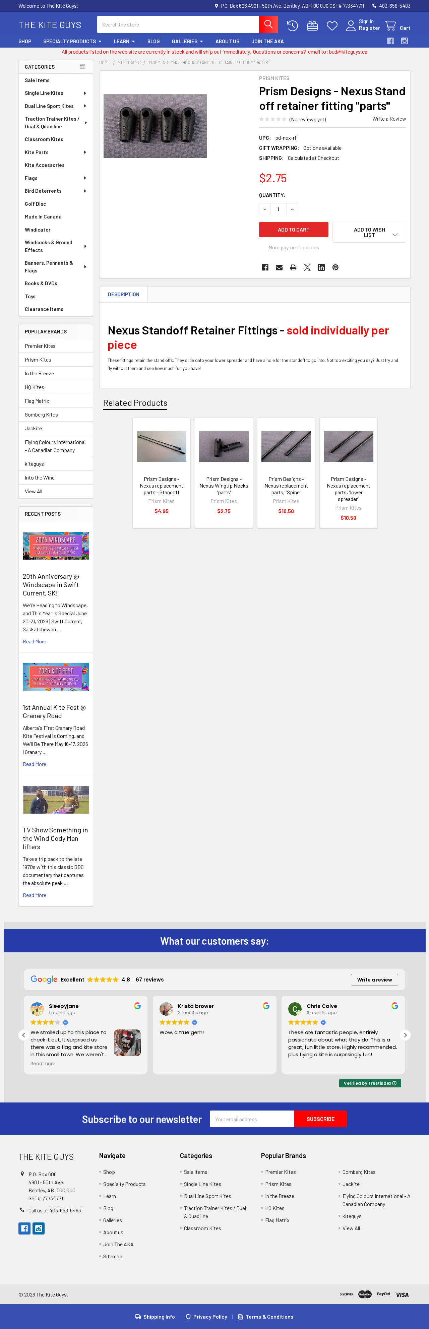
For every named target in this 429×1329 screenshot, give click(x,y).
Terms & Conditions (270, 1316)
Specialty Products (69, 41)
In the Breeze (39, 373)
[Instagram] (405, 41)
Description (123, 294)
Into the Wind (40, 477)
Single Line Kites (44, 93)
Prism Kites (38, 359)
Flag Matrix (37, 400)
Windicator (38, 230)
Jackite (33, 428)
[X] (307, 267)
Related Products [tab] (135, 402)
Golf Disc (35, 204)
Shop (24, 41)
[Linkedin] (321, 267)
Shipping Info (159, 1316)
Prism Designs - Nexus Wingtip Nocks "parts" (223, 485)
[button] (369, 232)
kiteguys (34, 463)
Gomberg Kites (41, 414)
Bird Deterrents (43, 191)
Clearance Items (44, 309)
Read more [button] (300, 1064)
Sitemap (112, 1256)
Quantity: (272, 195)
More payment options (293, 247)
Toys (30, 296)
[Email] (279, 267)
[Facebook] (390, 41)
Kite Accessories (45, 165)
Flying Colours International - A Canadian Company (55, 446)
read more (34, 641)
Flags (31, 178)
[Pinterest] (335, 267)
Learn (121, 41)
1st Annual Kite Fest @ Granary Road (54, 711)
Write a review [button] (374, 979)
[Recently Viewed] (294, 26)
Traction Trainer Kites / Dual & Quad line (52, 122)
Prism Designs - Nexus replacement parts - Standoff (161, 485)
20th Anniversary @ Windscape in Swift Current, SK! (51, 584)
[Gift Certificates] (314, 26)
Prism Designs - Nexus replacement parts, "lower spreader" (348, 489)
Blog (153, 41)
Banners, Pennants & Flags (49, 266)
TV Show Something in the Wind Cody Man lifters (55, 838)
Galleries (184, 41)
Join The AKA (267, 41)
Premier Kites (40, 345)
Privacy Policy (210, 1316)
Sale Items (37, 80)
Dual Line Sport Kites (49, 106)
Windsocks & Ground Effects (48, 246)
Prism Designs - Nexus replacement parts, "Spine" (286, 485)
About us (227, 41)
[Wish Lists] (334, 26)
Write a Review (389, 118)
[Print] (293, 267)
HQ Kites (34, 387)
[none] (155, 126)
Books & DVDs (41, 283)
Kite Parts (37, 152)
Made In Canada (43, 216)
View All (33, 491)
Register (369, 27)
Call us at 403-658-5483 (54, 1210)
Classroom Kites (44, 139)
